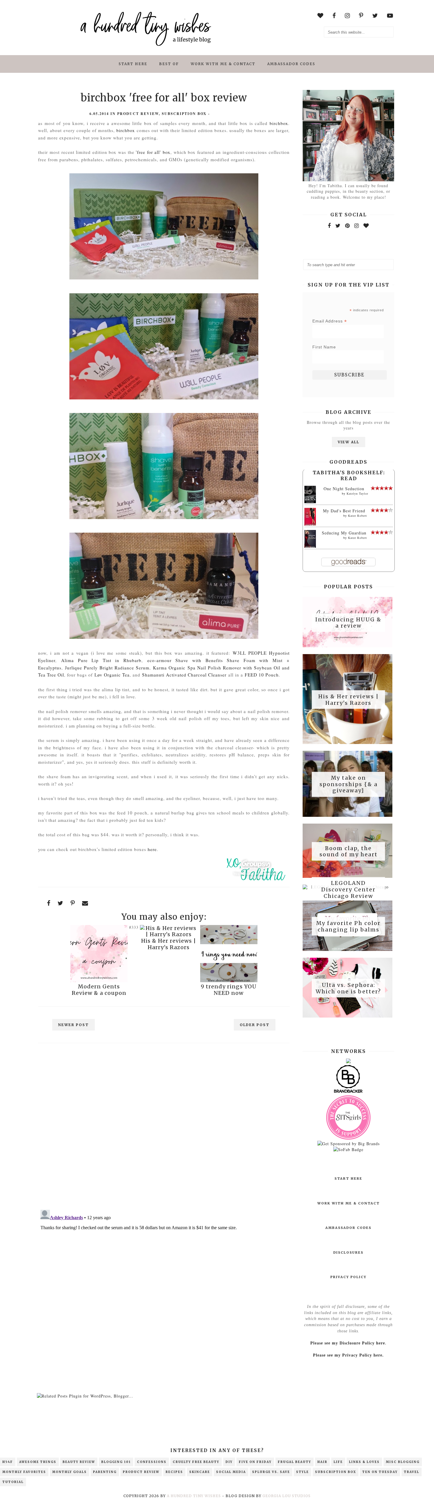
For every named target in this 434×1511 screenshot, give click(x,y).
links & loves (364, 1462)
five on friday (255, 1462)
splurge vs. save (271, 1472)
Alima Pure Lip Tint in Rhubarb (101, 660)
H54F (7, 1462)
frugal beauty (294, 1462)
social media (231, 1472)
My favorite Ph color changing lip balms (348, 926)
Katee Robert (357, 515)
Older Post (255, 1025)
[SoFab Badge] (348, 1149)
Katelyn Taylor (357, 493)
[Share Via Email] (85, 903)
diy (229, 1462)
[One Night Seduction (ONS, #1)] (310, 501)
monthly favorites (24, 1472)
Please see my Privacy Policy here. (348, 1355)
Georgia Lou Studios (286, 1496)
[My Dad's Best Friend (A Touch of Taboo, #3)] (310, 524)
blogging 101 (116, 1462)
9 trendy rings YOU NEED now (229, 989)
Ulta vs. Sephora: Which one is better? (348, 988)
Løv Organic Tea (112, 675)
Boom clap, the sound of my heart (348, 851)
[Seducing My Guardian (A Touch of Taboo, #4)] (310, 546)
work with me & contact (223, 64)
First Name (324, 347)
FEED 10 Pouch (262, 675)
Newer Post (73, 1025)
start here (133, 64)
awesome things (37, 1462)
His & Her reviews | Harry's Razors (168, 943)
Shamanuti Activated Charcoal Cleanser (184, 675)
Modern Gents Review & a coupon (99, 989)
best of (169, 64)
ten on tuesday (380, 1472)
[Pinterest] (347, 225)
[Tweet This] (60, 903)
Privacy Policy (348, 1277)
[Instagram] (356, 225)
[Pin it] (73, 903)
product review (138, 113)
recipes (174, 1472)
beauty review (79, 1462)
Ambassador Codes (291, 64)
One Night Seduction (344, 488)
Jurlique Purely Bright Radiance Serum (107, 668)
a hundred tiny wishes (194, 1496)
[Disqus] (163, 1128)
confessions (152, 1462)
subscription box (184, 113)
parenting (105, 1472)
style (302, 1472)
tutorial (13, 1482)
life (338, 1462)
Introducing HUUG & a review (348, 622)
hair (322, 1462)
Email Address (329, 321)
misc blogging (403, 1462)
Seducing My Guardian (344, 533)
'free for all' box (153, 152)
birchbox (279, 123)
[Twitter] (338, 225)
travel (411, 1472)
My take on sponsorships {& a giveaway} (348, 784)
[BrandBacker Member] (348, 1092)
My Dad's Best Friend (344, 510)
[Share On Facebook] (48, 903)
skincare (199, 1472)
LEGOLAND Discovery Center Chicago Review (348, 889)
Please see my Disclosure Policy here (347, 1343)
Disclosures (348, 1252)
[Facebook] (329, 225)
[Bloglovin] (366, 225)
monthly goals (69, 1472)
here (152, 849)
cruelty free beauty (196, 1462)
